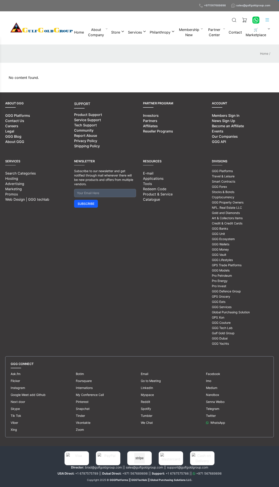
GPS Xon (218, 317)
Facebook (213, 374)
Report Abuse (85, 135)
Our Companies (225, 136)
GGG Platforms (17, 115)
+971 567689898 (135, 473)
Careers (11, 126)
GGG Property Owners (227, 202)
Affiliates (150, 126)
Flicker (15, 381)
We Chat (147, 422)
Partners (150, 121)
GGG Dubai (220, 338)
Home (79, 32)
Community (84, 130)
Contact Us (14, 121)
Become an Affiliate (228, 126)
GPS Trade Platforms (227, 265)
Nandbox (212, 395)
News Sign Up (223, 121)
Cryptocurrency (223, 197)
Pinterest (82, 402)
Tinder (80, 415)
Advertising (14, 184)
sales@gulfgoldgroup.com (253, 5)
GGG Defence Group (226, 291)
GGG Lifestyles (222, 260)
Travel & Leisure (223, 176)
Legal (9, 131)
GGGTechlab (139, 480)
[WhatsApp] (255, 20)
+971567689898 (215, 5)
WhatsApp (217, 422)
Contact (235, 32)
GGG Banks (220, 228)
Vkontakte (83, 422)
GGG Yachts (220, 343)
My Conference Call (90, 395)
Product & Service (158, 194)
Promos (11, 194)
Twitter (211, 415)
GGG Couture (221, 322)
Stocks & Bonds (223, 192)
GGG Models (221, 270)
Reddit (145, 402)
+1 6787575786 (177, 473)
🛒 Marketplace (256, 32)
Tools (147, 184)
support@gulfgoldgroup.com (187, 467)
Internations (84, 388)
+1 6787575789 (86, 473)
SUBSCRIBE (86, 203)
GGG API (219, 141)
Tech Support (85, 125)
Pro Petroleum (222, 275)
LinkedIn (147, 388)
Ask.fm (15, 374)
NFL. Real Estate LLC (227, 207)
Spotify (146, 409)
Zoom (80, 429)
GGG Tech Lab (222, 328)
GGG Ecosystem (223, 239)
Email (144, 374)
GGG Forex (219, 186)
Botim (80, 374)
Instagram (18, 388)
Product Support (88, 114)
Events (217, 131)
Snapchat (83, 409)
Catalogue (151, 199)
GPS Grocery (221, 296)
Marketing (13, 189)
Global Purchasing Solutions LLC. (171, 480)
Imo (208, 381)
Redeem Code (154, 189)
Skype (15, 409)
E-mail (148, 173)
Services (135, 32)
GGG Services (221, 307)
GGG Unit (218, 234)
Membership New (189, 32)
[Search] (234, 20)
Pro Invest (219, 286)
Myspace (147, 395)
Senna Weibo (215, 402)
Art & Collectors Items (227, 218)
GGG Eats (218, 302)
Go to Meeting (151, 381)
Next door (18, 402)
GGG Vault (219, 254)
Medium (211, 388)
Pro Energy (220, 281)
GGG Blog (13, 136)
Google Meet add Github (28, 395)
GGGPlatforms (119, 480)
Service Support (87, 120)
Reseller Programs (158, 131)
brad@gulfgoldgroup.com (103, 467)
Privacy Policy (85, 141)
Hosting (11, 178)
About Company (96, 32)
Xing (14, 429)
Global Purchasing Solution (231, 312)
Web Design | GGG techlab (27, 199)
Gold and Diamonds (226, 213)
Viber (14, 422)
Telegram (212, 409)
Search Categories (20, 173)
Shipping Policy (87, 146)
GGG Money (220, 249)
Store (115, 32)
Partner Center (214, 32)
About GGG (14, 141)
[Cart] (244, 20)
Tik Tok (16, 415)
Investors (151, 115)
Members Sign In (226, 115)
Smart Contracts (223, 181)
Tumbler (146, 415)
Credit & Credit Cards (227, 223)
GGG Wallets (220, 244)
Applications (153, 178)
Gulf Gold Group (223, 333)
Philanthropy (160, 32)
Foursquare (84, 381)
